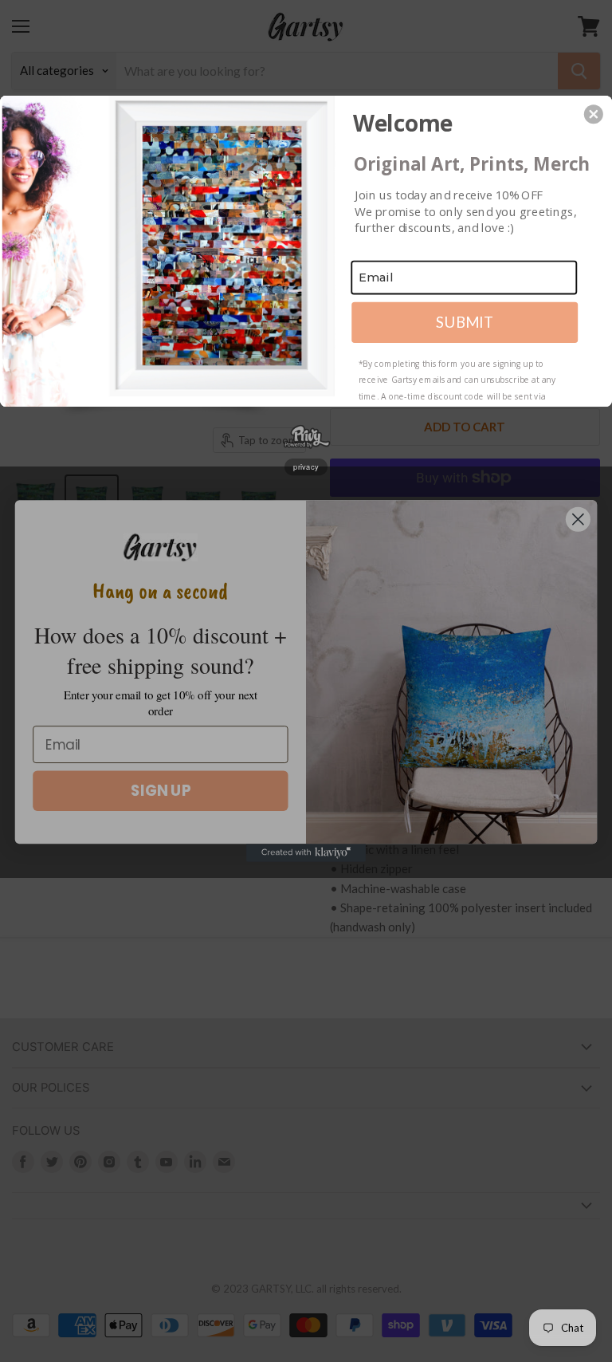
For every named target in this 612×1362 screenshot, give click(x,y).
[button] (593, 114)
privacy (306, 467)
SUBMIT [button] (464, 321)
